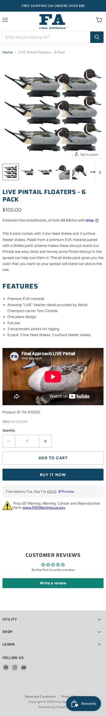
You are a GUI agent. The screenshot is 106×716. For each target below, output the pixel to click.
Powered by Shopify (53, 707)
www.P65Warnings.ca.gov (43, 507)
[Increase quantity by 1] (45, 441)
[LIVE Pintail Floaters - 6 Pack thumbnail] (10, 172)
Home (7, 52)
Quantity (8, 430)
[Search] (97, 37)
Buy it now (53, 474)
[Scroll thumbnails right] (99, 172)
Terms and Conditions (40, 696)
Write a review (53, 583)
